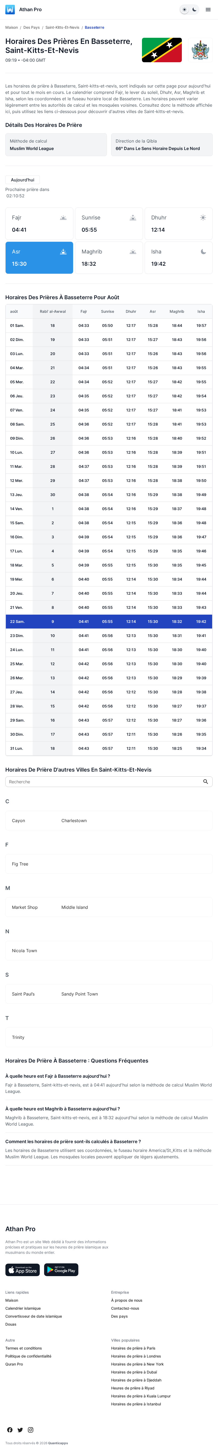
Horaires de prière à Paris (133, 1348)
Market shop (25, 907)
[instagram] (30, 1429)
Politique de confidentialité (28, 1356)
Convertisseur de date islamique (33, 1316)
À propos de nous (126, 1300)
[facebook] (9, 1429)
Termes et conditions (23, 1348)
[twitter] (20, 1429)
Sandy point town (79, 994)
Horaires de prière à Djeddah (136, 1380)
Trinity (18, 1037)
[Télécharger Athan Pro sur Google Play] (61, 1269)
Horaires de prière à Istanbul (136, 1404)
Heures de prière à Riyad (132, 1388)
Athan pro (30, 9)
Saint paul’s (23, 994)
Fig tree (20, 864)
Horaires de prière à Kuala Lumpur (141, 1396)
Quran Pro (14, 1364)
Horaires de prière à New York (137, 1364)
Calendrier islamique (23, 1308)
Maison (11, 27)
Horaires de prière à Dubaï (134, 1372)
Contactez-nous (125, 1308)
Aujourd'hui (22, 179)
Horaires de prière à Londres (136, 1356)
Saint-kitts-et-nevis (62, 27)
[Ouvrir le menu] (208, 9)
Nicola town (24, 950)
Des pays (31, 27)
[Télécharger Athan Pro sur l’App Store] (22, 1269)
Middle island (74, 907)
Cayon (18, 820)
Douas (10, 1324)
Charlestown (74, 820)
